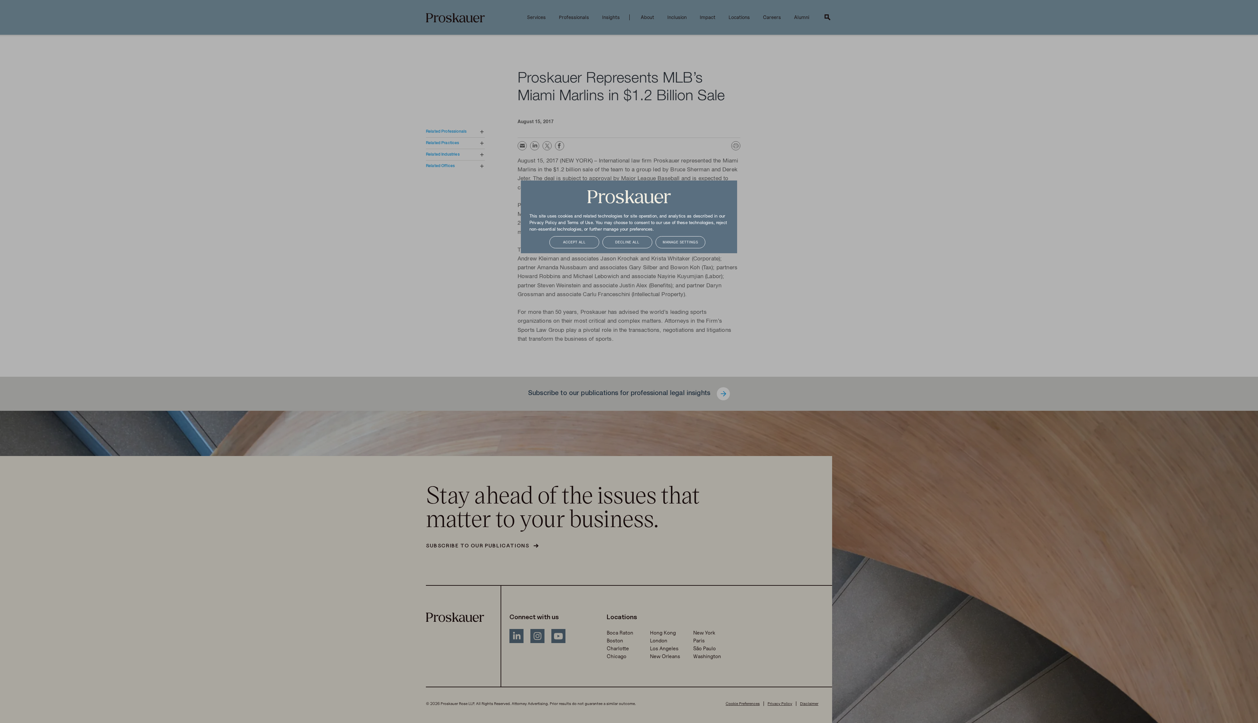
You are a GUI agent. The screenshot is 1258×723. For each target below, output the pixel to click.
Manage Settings (680, 242)
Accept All (574, 242)
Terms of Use (580, 223)
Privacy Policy (543, 223)
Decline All (627, 242)
